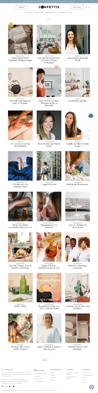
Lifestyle (52, 375)
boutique (77, 7)
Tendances (62, 12)
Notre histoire (86, 372)
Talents (29, 12)
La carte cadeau (38, 381)
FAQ (83, 380)
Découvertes (50, 12)
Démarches (39, 12)
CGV (58, 390)
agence (21, 7)
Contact (84, 382)
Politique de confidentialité (31, 390)
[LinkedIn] (13, 386)
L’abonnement (38, 378)
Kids (70, 12)
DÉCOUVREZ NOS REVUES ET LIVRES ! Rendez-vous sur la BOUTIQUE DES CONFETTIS (49, 1)
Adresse (52, 380)
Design (52, 372)
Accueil (49, 19)
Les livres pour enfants (40, 373)
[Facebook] (6, 386)
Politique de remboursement (48, 390)
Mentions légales (18, 390)
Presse (84, 377)
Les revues (37, 376)
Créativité (52, 377)
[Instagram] (2, 386)
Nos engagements (87, 375)
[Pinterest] (9, 386)
